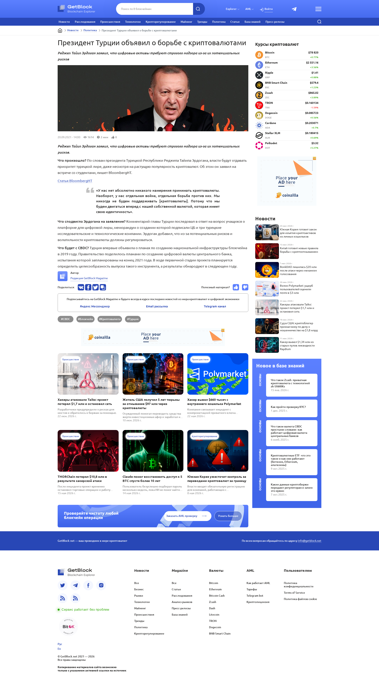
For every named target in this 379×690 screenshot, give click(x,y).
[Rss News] (63, 598)
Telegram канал (215, 306)
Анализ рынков (182, 602)
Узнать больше (228, 515)
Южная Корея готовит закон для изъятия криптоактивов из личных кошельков (298, 233)
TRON (213, 620)
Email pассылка (157, 306)
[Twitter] (63, 585)
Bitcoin (213, 583)
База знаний (253, 21)
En (59, 648)
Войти (269, 8)
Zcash (212, 602)
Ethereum (215, 589)
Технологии (133, 21)
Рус (60, 644)
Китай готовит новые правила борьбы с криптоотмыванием (299, 250)
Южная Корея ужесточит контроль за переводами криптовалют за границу (216, 479)
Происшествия (110, 21)
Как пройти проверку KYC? (288, 406)
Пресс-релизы (274, 21)
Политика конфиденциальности (298, 584)
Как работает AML (258, 583)
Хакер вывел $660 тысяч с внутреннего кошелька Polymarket (214, 402)
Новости (64, 21)
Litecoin (214, 614)
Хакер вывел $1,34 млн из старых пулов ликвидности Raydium (297, 345)
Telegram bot (255, 595)
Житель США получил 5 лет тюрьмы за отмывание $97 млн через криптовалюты (151, 404)
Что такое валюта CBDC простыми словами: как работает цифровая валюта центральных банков (289, 431)
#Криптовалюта (109, 319)
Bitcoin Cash (217, 595)
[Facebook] (88, 585)
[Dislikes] (245, 287)
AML (248, 8)
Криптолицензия (258, 602)
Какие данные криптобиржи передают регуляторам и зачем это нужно (291, 487)
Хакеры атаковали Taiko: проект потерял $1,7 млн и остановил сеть (85, 402)
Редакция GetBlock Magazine (89, 278)
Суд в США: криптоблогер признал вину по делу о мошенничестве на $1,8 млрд (299, 327)
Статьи (235, 21)
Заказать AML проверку (181, 515)
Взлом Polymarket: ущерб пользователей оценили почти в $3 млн (296, 289)
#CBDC (65, 319)
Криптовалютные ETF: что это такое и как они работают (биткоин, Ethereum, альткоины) (291, 460)
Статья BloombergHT (75, 181)
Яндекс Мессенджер (95, 306)
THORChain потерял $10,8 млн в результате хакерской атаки (82, 479)
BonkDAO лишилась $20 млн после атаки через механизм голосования (298, 270)
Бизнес (139, 589)
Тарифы (252, 589)
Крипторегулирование (161, 21)
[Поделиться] (81, 287)
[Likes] (236, 287)
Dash (212, 608)
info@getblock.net (309, 540)
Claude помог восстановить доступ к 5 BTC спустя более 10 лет (152, 479)
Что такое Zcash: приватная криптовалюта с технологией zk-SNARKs (290, 383)
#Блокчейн (85, 319)
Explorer (231, 8)
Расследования (85, 21)
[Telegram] (75, 585)
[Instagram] (101, 585)
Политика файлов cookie (300, 599)
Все (136, 583)
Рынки (138, 595)
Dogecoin (215, 627)
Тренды (202, 21)
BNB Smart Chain (220, 633)
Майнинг (186, 21)
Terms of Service (294, 592)
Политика (218, 21)
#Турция (133, 319)
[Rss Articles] (75, 598)
